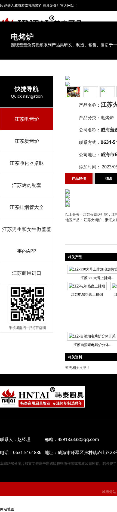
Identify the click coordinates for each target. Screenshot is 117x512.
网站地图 (7, 509)
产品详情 (79, 178)
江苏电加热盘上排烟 (87, 294)
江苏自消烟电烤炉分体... (92, 344)
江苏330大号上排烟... (97, 277)
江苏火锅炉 (92, 219)
